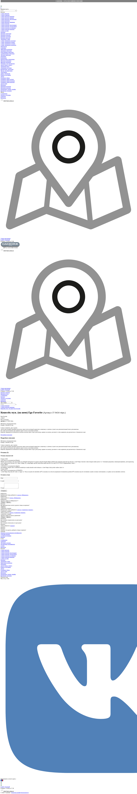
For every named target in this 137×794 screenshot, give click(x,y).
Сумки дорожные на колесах (8, 45)
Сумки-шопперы (5, 20)
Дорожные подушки (6, 68)
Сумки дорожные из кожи (8, 42)
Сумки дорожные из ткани (8, 43)
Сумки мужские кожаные (7, 29)
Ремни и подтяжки (6, 75)
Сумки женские (5, 13)
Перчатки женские (6, 88)
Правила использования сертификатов (11, 533)
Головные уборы (5, 78)
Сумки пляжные (5, 15)
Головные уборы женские (8, 82)
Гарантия (3, 96)
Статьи (2, 545)
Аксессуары (4, 83)
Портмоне (3, 56)
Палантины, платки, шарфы (8, 89)
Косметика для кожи (6, 90)
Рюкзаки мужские (5, 35)
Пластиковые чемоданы (7, 52)
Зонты (2, 76)
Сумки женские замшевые (8, 22)
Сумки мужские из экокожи (8, 28)
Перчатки (3, 85)
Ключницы (4, 58)
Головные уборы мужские (8, 80)
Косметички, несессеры (7, 69)
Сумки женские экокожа (7, 18)
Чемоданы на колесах (6, 49)
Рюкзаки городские (6, 33)
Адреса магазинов (5, 238)
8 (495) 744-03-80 (5, 240)
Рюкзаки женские (5, 38)
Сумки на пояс (5, 30)
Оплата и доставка (6, 95)
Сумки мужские (5, 23)
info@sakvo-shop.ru (8, 100)
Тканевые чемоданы (6, 50)
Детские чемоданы (6, 55)
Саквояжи (3, 48)
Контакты (3, 98)
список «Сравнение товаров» (25, 509)
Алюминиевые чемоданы (7, 53)
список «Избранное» (22, 495)
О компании (4, 93)
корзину (12, 525)
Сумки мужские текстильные (9, 25)
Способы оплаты (5, 534)
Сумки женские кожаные (7, 16)
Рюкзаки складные (6, 36)
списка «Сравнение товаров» (17, 512)
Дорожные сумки (5, 39)
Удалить (8, 502)
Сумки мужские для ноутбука (9, 26)
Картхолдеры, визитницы (8, 59)
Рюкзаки (3, 32)
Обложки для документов (8, 63)
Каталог (3, 397)
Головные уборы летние (7, 79)
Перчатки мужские (6, 86)
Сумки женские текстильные (8, 19)
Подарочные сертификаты (8, 544)
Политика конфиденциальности (20, 792)
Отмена (3, 502)
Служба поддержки (6, 535)
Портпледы (4, 46)
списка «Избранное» (15, 498)
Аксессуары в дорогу (6, 65)
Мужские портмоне (6, 60)
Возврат (3, 537)
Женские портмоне (6, 62)
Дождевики (4, 72)
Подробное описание (6, 435)
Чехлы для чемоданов (6, 70)
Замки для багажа (5, 73)
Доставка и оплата (6, 543)
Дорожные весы (5, 66)
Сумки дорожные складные (8, 40)
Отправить (3, 490)
